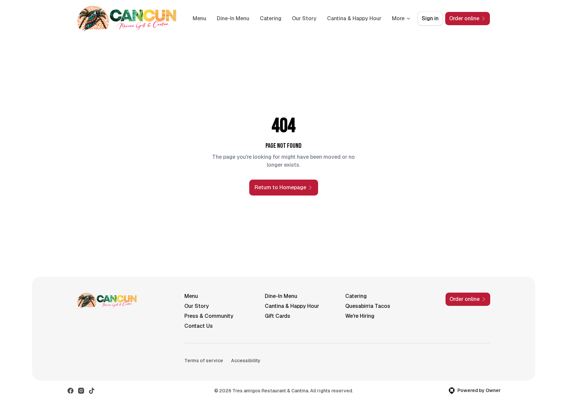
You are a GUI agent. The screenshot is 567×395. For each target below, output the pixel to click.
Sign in (430, 18)
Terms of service (203, 361)
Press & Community (208, 315)
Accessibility (245, 361)
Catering (270, 18)
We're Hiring (359, 315)
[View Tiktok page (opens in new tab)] (92, 391)
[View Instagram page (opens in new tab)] (81, 391)
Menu (199, 18)
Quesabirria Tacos (367, 306)
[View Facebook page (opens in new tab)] (70, 391)
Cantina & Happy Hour (354, 18)
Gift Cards (277, 315)
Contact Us (198, 325)
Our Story (304, 18)
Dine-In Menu (233, 18)
